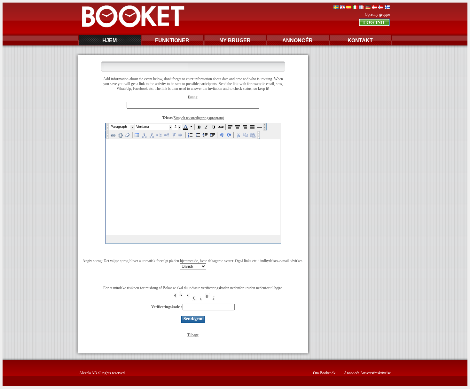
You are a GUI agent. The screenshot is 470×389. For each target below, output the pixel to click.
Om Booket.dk (324, 373)
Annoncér (351, 373)
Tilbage (193, 335)
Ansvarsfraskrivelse (375, 373)
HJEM (109, 40)
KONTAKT (360, 40)
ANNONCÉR (297, 40)
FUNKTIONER (172, 40)
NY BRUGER (235, 40)
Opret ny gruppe (377, 14)
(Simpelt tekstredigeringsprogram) (198, 118)
